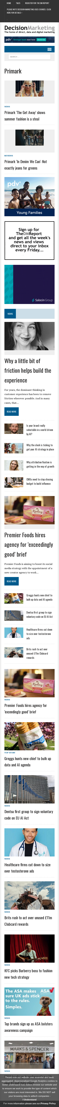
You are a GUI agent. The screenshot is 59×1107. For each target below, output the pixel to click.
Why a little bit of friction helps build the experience (27, 370)
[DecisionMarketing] (29, 29)
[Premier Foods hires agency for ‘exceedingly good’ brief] (29, 522)
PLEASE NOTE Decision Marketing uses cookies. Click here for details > (29, 11)
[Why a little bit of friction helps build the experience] (29, 348)
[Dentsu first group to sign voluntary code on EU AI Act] (13, 618)
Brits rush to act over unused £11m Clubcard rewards (37, 653)
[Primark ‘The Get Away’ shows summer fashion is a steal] (29, 94)
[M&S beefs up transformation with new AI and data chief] (29, 1066)
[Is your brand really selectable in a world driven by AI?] (13, 432)
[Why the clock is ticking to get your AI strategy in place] (13, 451)
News (7, 106)
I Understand (30, 1099)
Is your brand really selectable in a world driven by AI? (39, 430)
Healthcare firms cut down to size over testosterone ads (39, 634)
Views (10, 313)
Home (9, 3)
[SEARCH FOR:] (29, 56)
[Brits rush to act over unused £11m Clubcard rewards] (13, 655)
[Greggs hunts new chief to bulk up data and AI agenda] (13, 601)
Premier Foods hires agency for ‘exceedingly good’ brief (28, 544)
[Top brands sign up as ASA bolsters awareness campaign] (29, 1013)
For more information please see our (29, 1103)
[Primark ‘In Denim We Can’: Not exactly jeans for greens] (29, 143)
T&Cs (18, 3)
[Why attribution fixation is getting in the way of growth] (13, 468)
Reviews (8, 155)
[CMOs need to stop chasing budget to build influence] (13, 485)
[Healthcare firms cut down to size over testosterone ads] (13, 636)
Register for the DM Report (37, 3)
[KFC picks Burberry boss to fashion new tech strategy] (29, 960)
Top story (9, 752)
